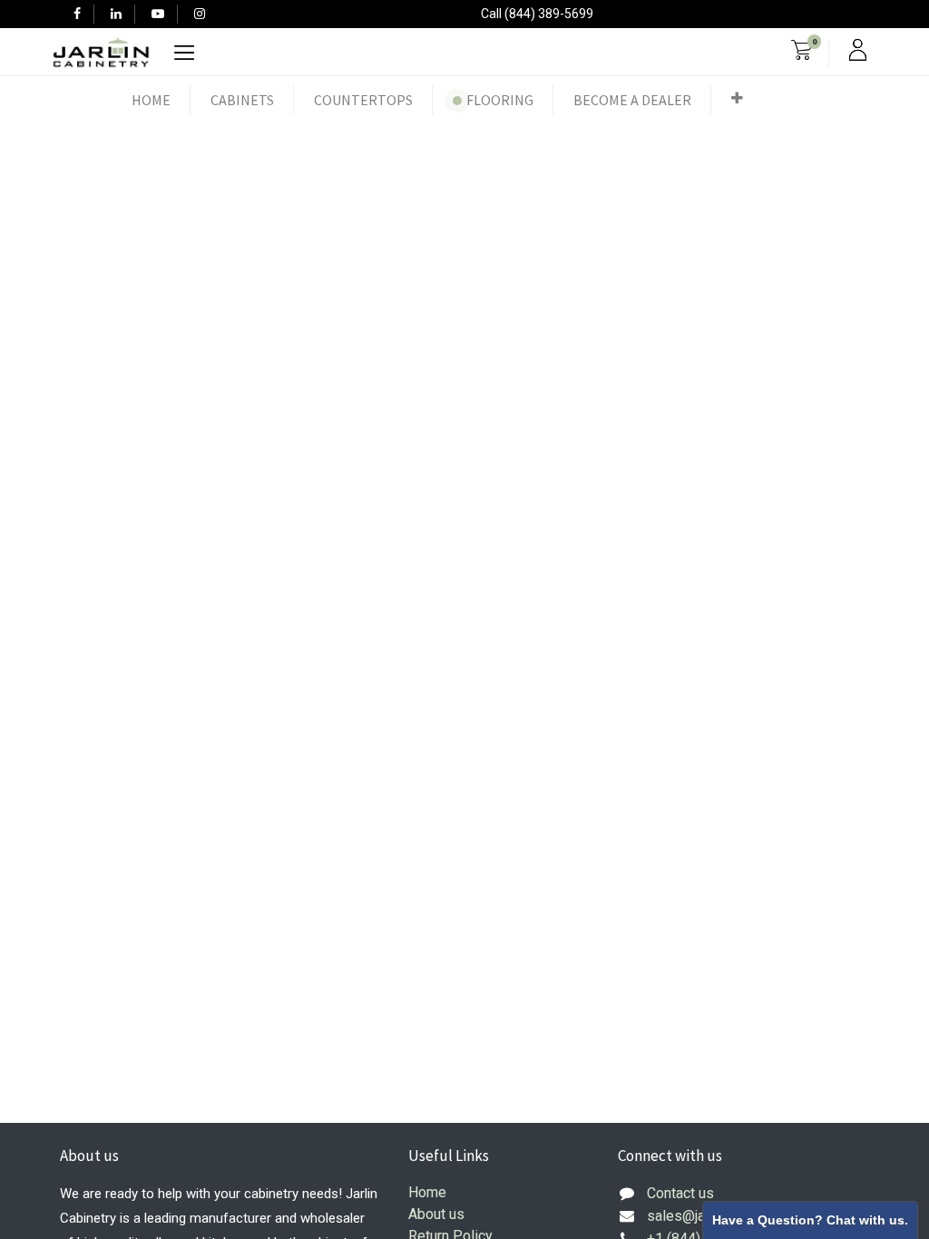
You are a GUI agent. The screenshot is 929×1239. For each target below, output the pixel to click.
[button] (737, 98)
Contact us (680, 1193)
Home (427, 1192)
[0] (801, 52)
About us (436, 1214)
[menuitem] (151, 99)
